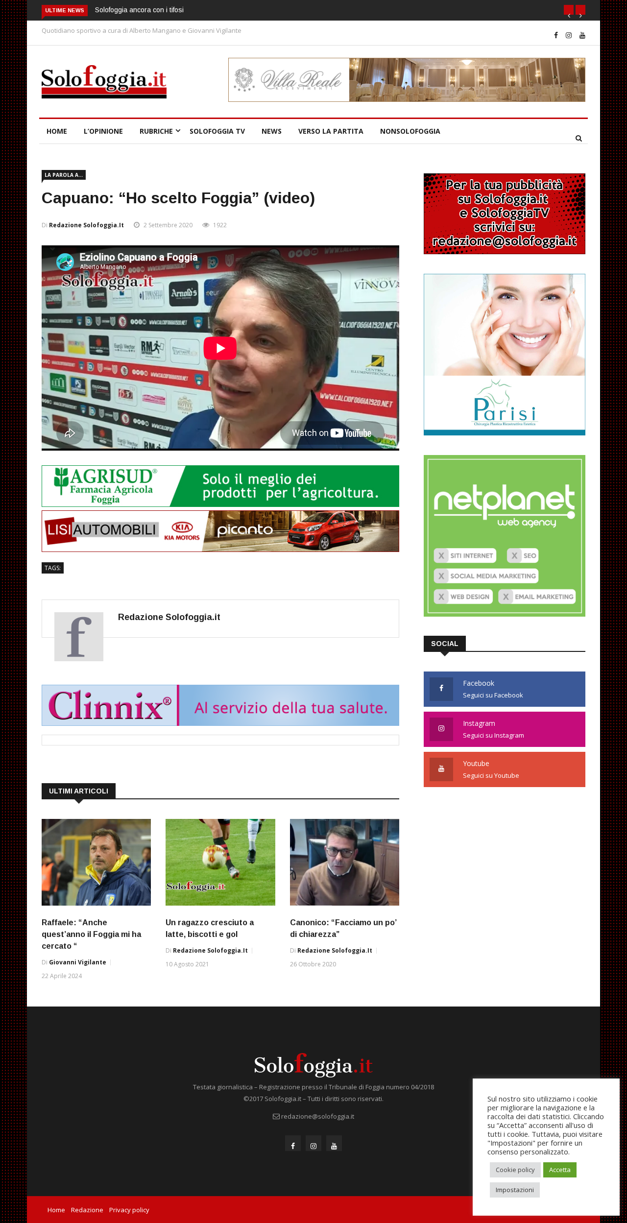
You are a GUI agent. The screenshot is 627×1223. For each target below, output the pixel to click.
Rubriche (156, 131)
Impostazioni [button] (515, 1189)
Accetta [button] (560, 1169)
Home (57, 131)
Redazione (87, 1209)
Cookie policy (515, 1169)
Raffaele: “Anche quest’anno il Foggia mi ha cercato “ (91, 934)
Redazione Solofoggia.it (86, 225)
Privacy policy (129, 1209)
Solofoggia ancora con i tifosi (139, 10)
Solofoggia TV (217, 131)
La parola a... (64, 174)
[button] (569, 10)
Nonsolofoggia (410, 131)
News (272, 131)
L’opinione (103, 131)
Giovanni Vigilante (77, 962)
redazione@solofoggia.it (317, 1116)
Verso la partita (330, 131)
